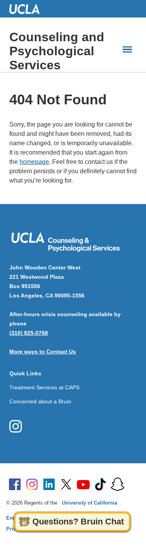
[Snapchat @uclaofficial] (117, 484)
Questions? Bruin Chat (78, 521)
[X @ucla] (66, 484)
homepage (34, 161)
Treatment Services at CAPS (44, 387)
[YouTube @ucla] (83, 484)
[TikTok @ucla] (100, 484)
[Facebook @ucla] (14, 484)
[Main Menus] (127, 49)
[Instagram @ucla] (31, 484)
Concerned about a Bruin (40, 401)
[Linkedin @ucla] (49, 484)
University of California (89, 503)
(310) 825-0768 (28, 333)
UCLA (28, 9)
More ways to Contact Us (42, 351)
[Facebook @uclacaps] (15, 426)
